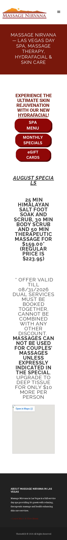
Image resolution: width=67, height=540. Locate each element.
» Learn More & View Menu (24, 518)
